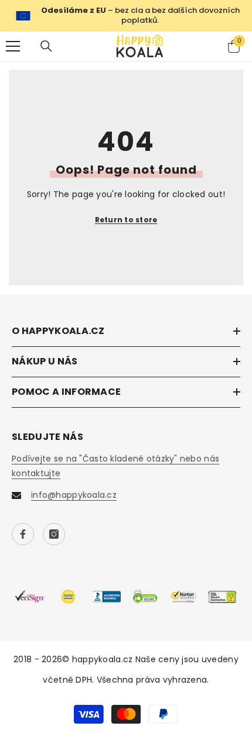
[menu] (13, 46)
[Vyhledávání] (46, 46)
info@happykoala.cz (74, 495)
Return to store (126, 220)
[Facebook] (23, 534)
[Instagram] (54, 534)
